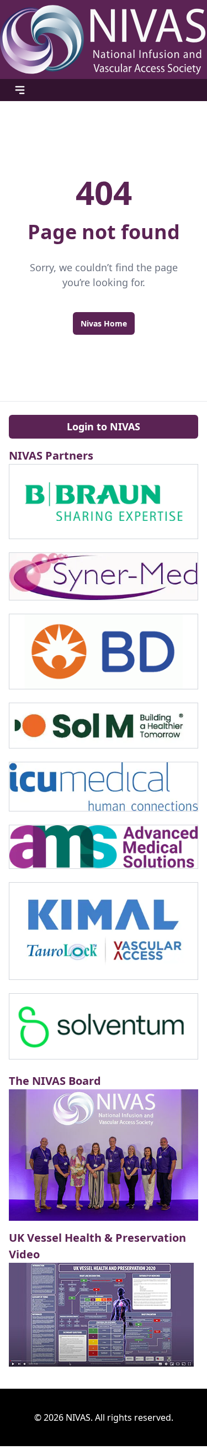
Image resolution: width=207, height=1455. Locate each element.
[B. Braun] (103, 502)
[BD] (103, 651)
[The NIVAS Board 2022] (103, 1154)
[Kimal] (103, 931)
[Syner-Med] (103, 576)
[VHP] (103, 1315)
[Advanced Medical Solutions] (103, 846)
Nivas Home (104, 323)
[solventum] (103, 1026)
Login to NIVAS (103, 426)
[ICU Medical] (103, 786)
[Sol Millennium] (103, 725)
